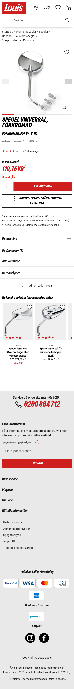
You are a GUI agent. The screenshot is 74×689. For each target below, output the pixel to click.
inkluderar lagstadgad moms (30, 216)
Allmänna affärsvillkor (16, 528)
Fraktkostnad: (9, 220)
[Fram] (68, 81)
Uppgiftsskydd (12, 535)
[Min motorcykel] (47, 7)
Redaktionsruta (12, 522)
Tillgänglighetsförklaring (18, 547)
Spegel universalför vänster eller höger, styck (51, 352)
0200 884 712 (42, 404)
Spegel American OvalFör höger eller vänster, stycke (18, 352)
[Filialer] (36, 7)
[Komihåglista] (58, 7)
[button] (67, 20)
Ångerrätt (9, 541)
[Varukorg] (69, 7)
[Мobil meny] (5, 20)
